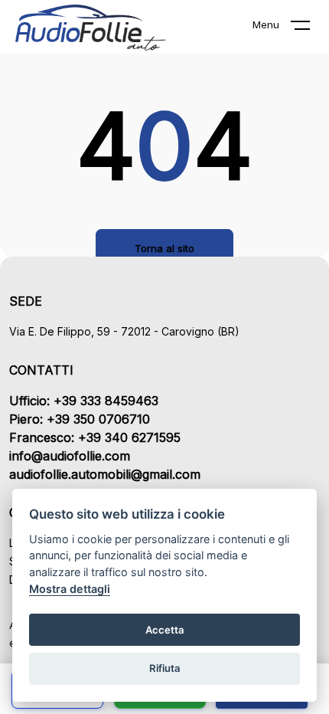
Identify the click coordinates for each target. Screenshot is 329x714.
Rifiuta (165, 668)
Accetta (164, 630)
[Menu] (310, 28)
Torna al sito (164, 248)
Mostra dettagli (69, 588)
